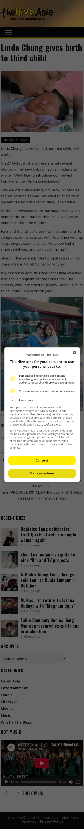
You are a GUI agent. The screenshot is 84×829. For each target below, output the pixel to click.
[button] (42, 400)
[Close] (74, 352)
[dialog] (42, 414)
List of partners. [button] (51, 424)
